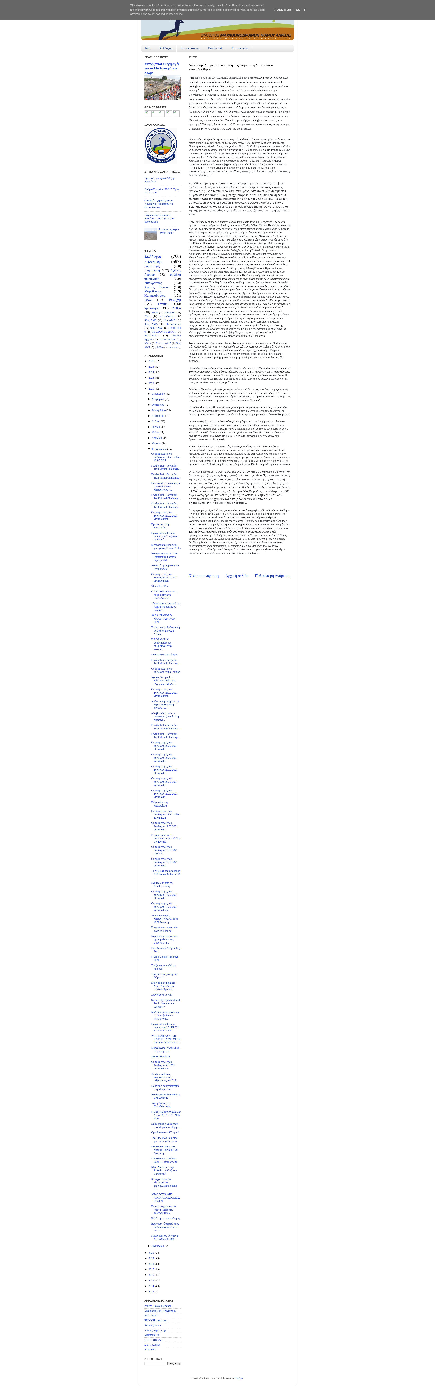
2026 (152, 361)
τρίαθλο (159, 347)
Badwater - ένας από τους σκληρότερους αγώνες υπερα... (165, 1227)
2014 (152, 1286)
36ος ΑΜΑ (156, 327)
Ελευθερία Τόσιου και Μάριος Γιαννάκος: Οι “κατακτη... (164, 1150)
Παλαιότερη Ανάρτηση (273, 576)
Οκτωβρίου (158, 404)
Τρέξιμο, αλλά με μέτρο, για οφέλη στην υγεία (164, 1139)
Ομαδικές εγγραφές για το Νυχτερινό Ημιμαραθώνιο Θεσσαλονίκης (158, 204)
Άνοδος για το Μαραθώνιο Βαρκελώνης (165, 1096)
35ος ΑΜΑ (169, 320)
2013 (152, 1291)
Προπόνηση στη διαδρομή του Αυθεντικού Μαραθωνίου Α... (165, 486)
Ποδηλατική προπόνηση (164, 654)
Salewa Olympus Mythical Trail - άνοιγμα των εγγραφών (165, 1003)
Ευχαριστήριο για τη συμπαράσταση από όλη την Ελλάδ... (165, 838)
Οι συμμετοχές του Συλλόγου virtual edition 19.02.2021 (165, 814)
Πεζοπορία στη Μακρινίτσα (159, 804)
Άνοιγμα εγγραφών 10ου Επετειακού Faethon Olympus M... (164, 557)
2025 (152, 366)
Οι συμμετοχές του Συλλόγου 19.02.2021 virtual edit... (164, 826)
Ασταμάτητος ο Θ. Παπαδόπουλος (161, 1105)
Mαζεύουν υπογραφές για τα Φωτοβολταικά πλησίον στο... (165, 1015)
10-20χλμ (175, 300)
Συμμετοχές (152, 266)
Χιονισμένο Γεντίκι (161, 994)
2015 (152, 1280)
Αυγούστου (158, 415)
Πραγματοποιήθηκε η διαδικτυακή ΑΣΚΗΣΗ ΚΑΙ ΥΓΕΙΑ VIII (165, 1027)
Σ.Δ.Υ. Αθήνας (152, 1344)
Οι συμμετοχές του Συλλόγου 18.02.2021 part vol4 (164, 850)
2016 (152, 1275)
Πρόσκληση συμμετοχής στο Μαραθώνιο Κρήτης (165, 1125)
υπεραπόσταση (167, 316)
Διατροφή (170, 312)
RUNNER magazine (155, 1320)
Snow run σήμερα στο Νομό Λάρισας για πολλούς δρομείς (163, 986)
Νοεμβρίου (158, 399)
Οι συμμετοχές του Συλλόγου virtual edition (165, 670)
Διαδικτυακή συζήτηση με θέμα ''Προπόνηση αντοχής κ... (165, 705)
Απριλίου (157, 437)
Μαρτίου (157, 443)
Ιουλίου (156, 421)
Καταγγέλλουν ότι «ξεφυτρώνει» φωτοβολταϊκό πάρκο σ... (164, 1184)
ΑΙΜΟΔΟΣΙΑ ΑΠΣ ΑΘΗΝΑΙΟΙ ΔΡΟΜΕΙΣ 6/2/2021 (165, 1198)
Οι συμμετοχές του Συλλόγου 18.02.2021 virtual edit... (164, 862)
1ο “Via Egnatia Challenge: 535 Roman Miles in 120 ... (166, 874)
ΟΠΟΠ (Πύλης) (153, 1339)
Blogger (238, 1378)
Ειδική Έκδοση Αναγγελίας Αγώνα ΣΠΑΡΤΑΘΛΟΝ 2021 (166, 1115)
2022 (152, 383)
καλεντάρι (153, 261)
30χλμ (147, 343)
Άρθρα (176, 308)
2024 (152, 372)
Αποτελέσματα (167, 339)
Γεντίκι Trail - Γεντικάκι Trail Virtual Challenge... (165, 467)
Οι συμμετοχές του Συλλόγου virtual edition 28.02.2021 (165, 457)
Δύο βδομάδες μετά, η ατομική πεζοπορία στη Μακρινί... (165, 716)
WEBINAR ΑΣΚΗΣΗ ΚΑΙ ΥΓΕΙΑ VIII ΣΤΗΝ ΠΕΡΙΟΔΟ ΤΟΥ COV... (165, 1039)
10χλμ (148, 300)
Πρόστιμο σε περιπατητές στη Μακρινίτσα (165, 1087)
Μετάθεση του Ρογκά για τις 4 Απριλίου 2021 (164, 1237)
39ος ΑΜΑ (172, 347)
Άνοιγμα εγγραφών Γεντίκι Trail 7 (169, 231)
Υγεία (154, 312)
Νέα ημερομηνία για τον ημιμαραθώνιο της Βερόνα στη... (164, 939)
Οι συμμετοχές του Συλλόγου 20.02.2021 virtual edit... (164, 746)
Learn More (283, 10)
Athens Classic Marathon (157, 1305)
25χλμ (147, 316)
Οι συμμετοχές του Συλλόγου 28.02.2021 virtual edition (164, 515)
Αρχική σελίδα (236, 576)
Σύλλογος (166, 48)
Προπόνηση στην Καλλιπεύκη (160, 526)
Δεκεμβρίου (159, 393)
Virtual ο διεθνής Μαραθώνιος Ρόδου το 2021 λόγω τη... (164, 919)
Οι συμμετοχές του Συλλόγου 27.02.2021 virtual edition (164, 577)
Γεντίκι (163, 304)
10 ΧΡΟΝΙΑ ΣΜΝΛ (163, 331)
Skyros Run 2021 (160, 1056)
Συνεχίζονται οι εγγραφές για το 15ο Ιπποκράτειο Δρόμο (161, 68)
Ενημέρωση (152, 270)
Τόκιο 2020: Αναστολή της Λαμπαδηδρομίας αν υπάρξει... (165, 607)
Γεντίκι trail (215, 48)
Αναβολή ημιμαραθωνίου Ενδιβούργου (165, 567)
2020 (152, 1252)
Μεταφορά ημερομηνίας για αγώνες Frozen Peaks (166, 546)
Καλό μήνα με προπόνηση (165, 1218)
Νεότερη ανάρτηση (204, 576)
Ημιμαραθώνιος (154, 295)
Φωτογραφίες (173, 324)
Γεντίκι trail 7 (163, 343)
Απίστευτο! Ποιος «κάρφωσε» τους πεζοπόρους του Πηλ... (164, 1077)
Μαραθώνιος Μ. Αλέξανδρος (160, 1310)
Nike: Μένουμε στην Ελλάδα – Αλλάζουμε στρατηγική (164, 1170)
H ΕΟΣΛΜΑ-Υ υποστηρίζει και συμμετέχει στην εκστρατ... (161, 644)
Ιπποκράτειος (190, 48)
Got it (301, 10)
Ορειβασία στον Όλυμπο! (165, 1132)
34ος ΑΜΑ (150, 320)
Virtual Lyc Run (160, 586)
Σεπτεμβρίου (159, 410)
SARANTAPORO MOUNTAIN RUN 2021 (163, 619)
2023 (152, 377)
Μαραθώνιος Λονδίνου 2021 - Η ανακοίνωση (164, 1160)
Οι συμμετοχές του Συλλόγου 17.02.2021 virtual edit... (164, 895)
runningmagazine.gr (155, 1330)
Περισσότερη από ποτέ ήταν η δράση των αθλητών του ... (163, 1210)
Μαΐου (156, 432)
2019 (152, 1258)
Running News (152, 1325)
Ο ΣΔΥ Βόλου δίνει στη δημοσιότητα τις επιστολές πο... (164, 595)
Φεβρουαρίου (159, 449)
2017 (152, 1269)
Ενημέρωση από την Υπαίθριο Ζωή (162, 884)
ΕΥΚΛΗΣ (150, 1349)
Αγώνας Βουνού (156, 287)
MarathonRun (151, 1334)
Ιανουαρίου (158, 1245)
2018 (152, 1263)
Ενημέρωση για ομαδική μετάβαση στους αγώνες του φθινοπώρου (159, 218)
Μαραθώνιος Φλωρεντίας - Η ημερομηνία (165, 1049)
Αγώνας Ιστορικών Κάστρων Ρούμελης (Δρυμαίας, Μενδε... (163, 681)
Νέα (147, 48)
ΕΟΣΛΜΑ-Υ (151, 335)
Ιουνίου (156, 426)
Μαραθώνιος (152, 291)
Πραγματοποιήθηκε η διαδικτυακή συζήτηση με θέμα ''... (164, 536)
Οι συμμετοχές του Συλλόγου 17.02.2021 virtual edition (164, 907)
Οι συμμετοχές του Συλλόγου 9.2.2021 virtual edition (163, 1065)
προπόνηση (151, 308)
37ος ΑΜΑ (151, 324)
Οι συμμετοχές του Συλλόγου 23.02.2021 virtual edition (164, 692)
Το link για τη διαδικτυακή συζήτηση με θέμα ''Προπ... (165, 631)
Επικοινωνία (240, 48)
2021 (152, 388)
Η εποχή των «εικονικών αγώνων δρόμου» (164, 929)
